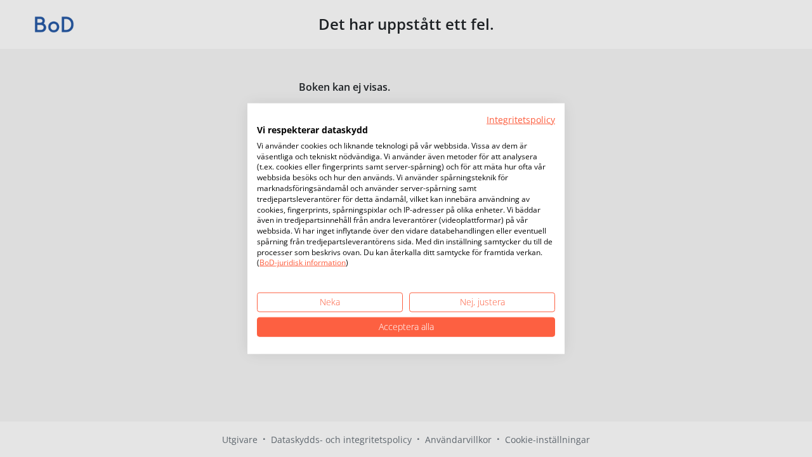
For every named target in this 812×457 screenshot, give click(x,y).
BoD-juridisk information (302, 262)
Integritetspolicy (521, 120)
